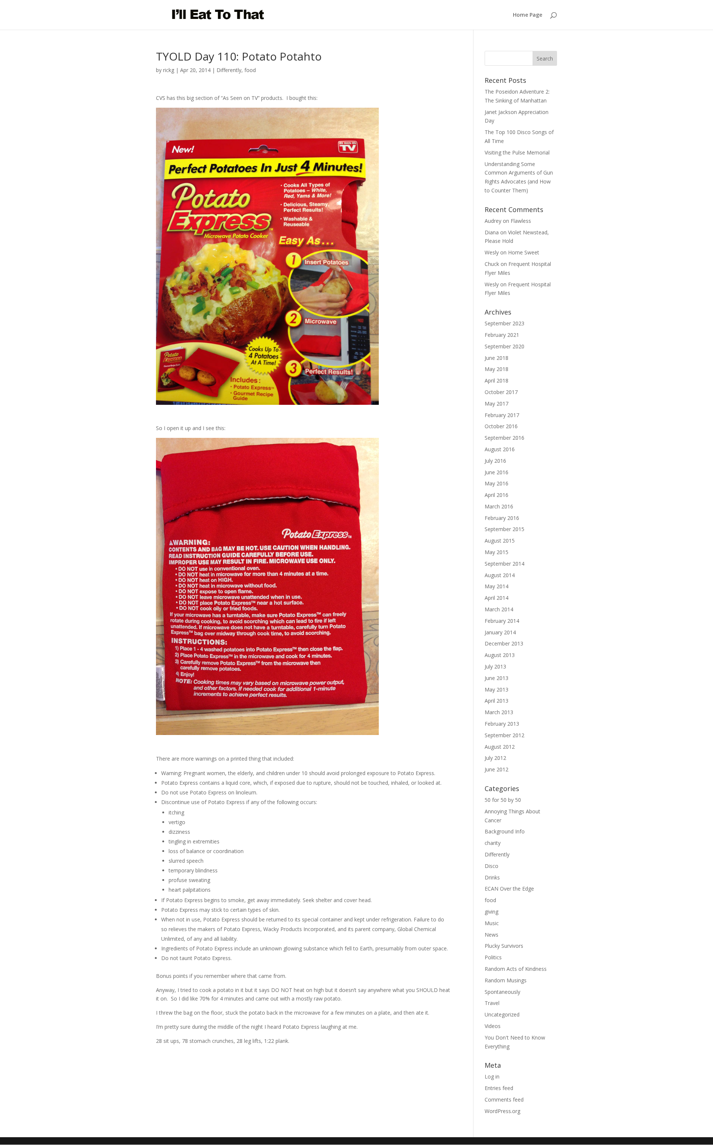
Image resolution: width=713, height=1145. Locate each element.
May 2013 (496, 689)
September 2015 (504, 529)
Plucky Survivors (504, 945)
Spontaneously (502, 991)
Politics (493, 957)
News (491, 934)
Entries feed (499, 1088)
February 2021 (502, 334)
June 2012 (496, 769)
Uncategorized (502, 1014)
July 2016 (495, 460)
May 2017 (496, 403)
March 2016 (499, 506)
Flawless (521, 220)
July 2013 (495, 666)
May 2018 (496, 369)
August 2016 (500, 449)
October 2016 (501, 426)
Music (492, 923)
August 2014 (500, 575)
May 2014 (496, 586)
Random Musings (506, 980)
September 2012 (504, 735)
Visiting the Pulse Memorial (517, 152)
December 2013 (504, 643)
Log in (492, 1076)
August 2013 (500, 654)
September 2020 (504, 346)
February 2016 (502, 517)
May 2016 (496, 483)
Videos (493, 1025)
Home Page (527, 15)
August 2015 (500, 540)
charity (493, 842)
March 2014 (499, 609)
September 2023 (504, 323)
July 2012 (495, 757)
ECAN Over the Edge (509, 888)
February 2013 (502, 723)
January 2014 (500, 632)
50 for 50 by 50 (503, 799)
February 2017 (502, 415)
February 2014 (502, 620)
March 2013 (499, 712)
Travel (492, 1002)
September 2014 (504, 563)
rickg (168, 70)
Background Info (505, 831)
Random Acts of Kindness (516, 968)
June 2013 (496, 678)
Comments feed (504, 1099)
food (250, 70)
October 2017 (501, 392)
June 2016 (496, 472)
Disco (491, 865)
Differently (228, 70)
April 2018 (496, 380)
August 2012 (500, 746)
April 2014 (496, 597)
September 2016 (504, 437)
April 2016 (496, 494)
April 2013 (496, 700)
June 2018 (496, 357)
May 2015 (496, 552)
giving (491, 911)
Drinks (492, 877)
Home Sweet (523, 252)
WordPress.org (502, 1111)
